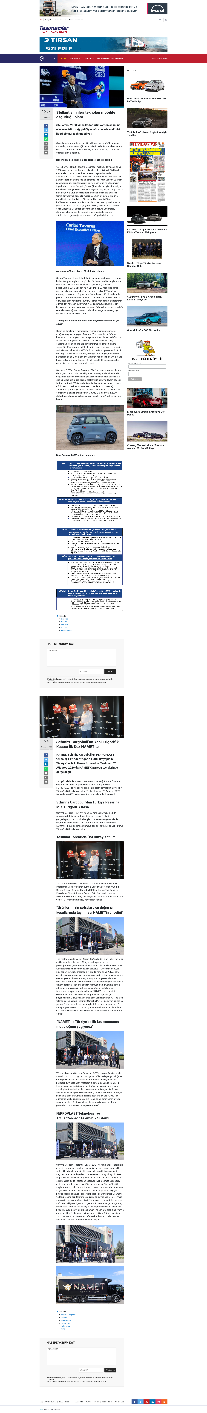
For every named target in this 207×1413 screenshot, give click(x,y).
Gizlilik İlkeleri (107, 1402)
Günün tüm (159, 58)
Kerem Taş (65, 1323)
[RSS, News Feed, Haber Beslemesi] (164, 1401)
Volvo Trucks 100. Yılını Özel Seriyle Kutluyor (89, 58)
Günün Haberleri (60, 20)
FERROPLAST (66, 1320)
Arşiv (70, 20)
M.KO (63, 1329)
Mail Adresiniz (133, 371)
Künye (88, 1402)
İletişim (96, 1402)
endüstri (64, 627)
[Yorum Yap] (46, 152)
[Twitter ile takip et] (141, 1401)
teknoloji (64, 619)
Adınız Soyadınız (134, 363)
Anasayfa (79, 1402)
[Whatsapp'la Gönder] (46, 139)
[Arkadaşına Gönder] (46, 143)
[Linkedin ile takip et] (152, 1401)
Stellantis (64, 625)
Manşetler (48, 20)
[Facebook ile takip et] (135, 1401)
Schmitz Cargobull (68, 1315)
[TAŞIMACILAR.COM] (54, 29)
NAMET (64, 1317)
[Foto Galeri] (166, 20)
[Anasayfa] (41, 20)
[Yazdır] (46, 148)
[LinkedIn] (46, 135)
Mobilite (64, 622)
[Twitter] (46, 130)
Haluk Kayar (65, 1326)
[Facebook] (46, 126)
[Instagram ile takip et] (158, 1401)
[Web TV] (160, 20)
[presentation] (48, 58)
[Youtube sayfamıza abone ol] (147, 1401)
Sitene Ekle (79, 20)
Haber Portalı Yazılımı (52, 1409)
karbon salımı (66, 630)
